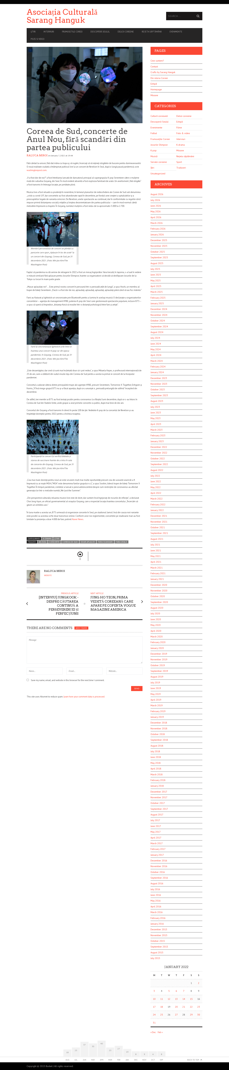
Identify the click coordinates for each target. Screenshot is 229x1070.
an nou (42, 542)
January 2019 (157, 716)
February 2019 (158, 711)
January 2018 (157, 785)
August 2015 (157, 952)
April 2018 (156, 768)
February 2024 (158, 366)
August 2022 (157, 470)
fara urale (121, 542)
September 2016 (159, 877)
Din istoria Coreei (159, 78)
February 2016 (158, 918)
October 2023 (158, 389)
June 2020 (156, 619)
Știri (33, 31)
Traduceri (181, 167)
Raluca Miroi (37, 155)
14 (183, 998)
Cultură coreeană (159, 116)
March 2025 (157, 291)
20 (176, 1006)
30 (198, 1014)
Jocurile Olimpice (159, 144)
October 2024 (158, 320)
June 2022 (156, 481)
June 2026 (156, 205)
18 (161, 1006)
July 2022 (155, 475)
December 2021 (159, 515)
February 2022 (158, 504)
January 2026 (157, 234)
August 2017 (157, 814)
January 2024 (157, 372)
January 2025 (157, 303)
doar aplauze (88, 542)
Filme (179, 127)
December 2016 (159, 860)
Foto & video (183, 133)
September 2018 (159, 739)
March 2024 (157, 360)
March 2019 (157, 705)
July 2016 (155, 889)
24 (154, 1014)
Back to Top (193, 1059)
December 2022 (159, 446)
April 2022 (156, 492)
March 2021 (157, 567)
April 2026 (156, 217)
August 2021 (157, 538)
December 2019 (159, 653)
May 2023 (156, 418)
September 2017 (159, 808)
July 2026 (155, 200)
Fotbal (154, 133)
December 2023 (159, 378)
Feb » (160, 1032)
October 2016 (158, 872)
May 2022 (156, 487)
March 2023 (157, 429)
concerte (54, 542)
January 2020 (157, 648)
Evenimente (176, 31)
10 (154, 998)
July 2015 (155, 958)
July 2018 (155, 751)
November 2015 (159, 935)
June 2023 (156, 412)
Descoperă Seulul (100, 31)
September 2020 (159, 602)
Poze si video (37, 39)
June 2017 (156, 826)
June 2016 (156, 894)
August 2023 (157, 401)
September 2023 (159, 395)
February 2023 (158, 435)
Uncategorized (158, 173)
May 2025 (156, 280)
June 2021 (156, 550)
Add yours (81, 628)
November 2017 (159, 797)
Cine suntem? (157, 60)
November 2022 (159, 452)
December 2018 (159, 722)
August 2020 (157, 607)
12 (169, 998)
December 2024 (159, 309)
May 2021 (156, 556)
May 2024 (156, 349)
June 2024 (156, 343)
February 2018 (158, 780)
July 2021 (155, 544)
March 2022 (157, 498)
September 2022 (159, 464)
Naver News (77, 519)
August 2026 (157, 194)
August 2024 (157, 332)
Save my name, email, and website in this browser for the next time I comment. (67, 680)
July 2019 (155, 682)
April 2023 (156, 424)
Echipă (154, 83)
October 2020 (158, 596)
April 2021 (156, 561)
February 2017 (158, 849)
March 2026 (157, 222)
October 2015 (158, 940)
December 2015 (159, 929)
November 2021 (159, 521)
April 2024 (156, 355)
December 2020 (159, 584)
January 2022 (157, 510)
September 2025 (159, 257)
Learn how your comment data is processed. (84, 696)
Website (48, 575)
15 (191, 998)
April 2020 (156, 630)
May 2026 (156, 211)
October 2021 (158, 527)
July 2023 (155, 406)
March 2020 (157, 636)
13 (176, 998)
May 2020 (156, 625)
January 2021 (157, 579)
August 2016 (157, 883)
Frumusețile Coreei (160, 139)
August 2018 (157, 745)
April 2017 (156, 837)
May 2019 (156, 694)
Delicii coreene (126, 31)
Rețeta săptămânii (152, 31)
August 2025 (157, 263)
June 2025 (156, 274)
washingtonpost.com (37, 170)
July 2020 (155, 613)
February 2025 (158, 297)
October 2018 (158, 734)
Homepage (156, 89)
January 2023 (157, 441)
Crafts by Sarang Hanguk (163, 72)
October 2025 (158, 251)
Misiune (154, 95)
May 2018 (156, 762)
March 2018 (157, 774)
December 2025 (159, 240)
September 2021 (159, 533)
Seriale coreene (159, 161)
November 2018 (159, 728)
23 (198, 1006)
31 (154, 1022)
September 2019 (159, 670)
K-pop (154, 150)
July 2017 (155, 820)
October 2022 (158, 458)
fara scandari (105, 542)
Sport (179, 161)
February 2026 (158, 228)
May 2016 (156, 900)
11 (161, 998)
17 (154, 1006)
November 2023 (159, 383)
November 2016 (159, 866)
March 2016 (157, 912)
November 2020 (159, 590)
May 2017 (156, 831)
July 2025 (155, 268)
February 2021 (158, 573)
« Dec (153, 1032)
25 (161, 1014)
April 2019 (156, 699)
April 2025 (156, 286)
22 (191, 1006)
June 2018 (156, 757)
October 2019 (158, 665)
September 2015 (159, 946)
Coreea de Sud (70, 542)
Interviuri (49, 31)
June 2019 (156, 688)
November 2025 (159, 245)
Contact (154, 66)
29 (191, 1014)
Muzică (154, 156)
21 (183, 1006)
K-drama (47, 538)
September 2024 (159, 326)
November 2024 (159, 314)
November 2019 (159, 659)
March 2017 (157, 843)
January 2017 (157, 854)
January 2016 (157, 923)
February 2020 (158, 642)
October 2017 (158, 803)
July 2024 (155, 337)
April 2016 (156, 906)
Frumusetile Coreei (72, 31)
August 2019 (157, 676)
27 (176, 1014)
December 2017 (159, 791)
